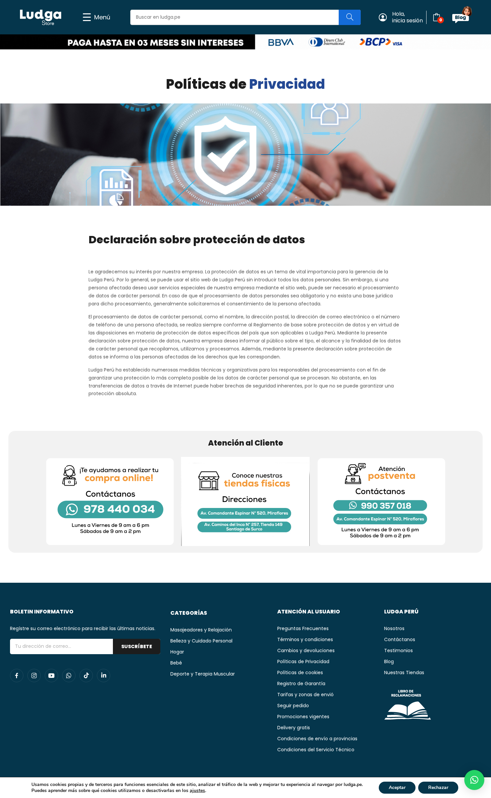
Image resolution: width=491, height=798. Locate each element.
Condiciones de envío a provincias (317, 738)
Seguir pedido (293, 705)
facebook (16, 675)
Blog (389, 661)
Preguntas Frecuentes (303, 628)
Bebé (176, 662)
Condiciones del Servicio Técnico (315, 749)
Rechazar (438, 787)
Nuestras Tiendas (404, 672)
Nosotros (394, 628)
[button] (474, 780)
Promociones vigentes (303, 716)
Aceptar (397, 787)
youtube (51, 675)
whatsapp (68, 675)
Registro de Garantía (301, 683)
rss (86, 675)
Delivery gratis (293, 727)
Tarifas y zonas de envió (305, 694)
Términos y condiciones (305, 639)
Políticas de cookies (300, 672)
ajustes (197, 791)
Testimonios (398, 650)
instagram (34, 675)
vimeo (103, 675)
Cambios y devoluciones (306, 650)
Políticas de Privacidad (303, 661)
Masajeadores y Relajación (201, 629)
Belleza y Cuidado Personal (201, 640)
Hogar (177, 651)
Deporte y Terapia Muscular (202, 674)
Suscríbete (136, 646)
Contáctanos (399, 639)
